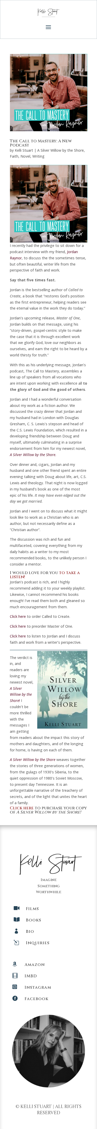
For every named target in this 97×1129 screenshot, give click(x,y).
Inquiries (37, 943)
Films (32, 909)
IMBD (31, 976)
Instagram (38, 987)
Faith (14, 156)
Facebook (36, 999)
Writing (38, 156)
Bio (30, 931)
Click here (18, 616)
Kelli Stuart (24, 150)
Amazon (35, 964)
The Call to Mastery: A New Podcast (41, 143)
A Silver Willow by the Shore (60, 150)
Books (33, 920)
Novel (25, 156)
